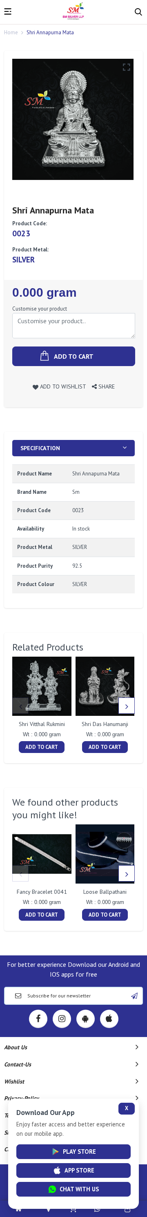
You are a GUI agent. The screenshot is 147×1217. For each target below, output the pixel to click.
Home (11, 32)
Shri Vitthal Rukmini (42, 724)
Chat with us (79, 1189)
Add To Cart (41, 747)
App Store (79, 1170)
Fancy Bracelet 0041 (42, 891)
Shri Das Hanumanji (105, 724)
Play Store (79, 1151)
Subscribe (134, 996)
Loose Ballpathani (105, 891)
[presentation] (20, 705)
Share (106, 386)
